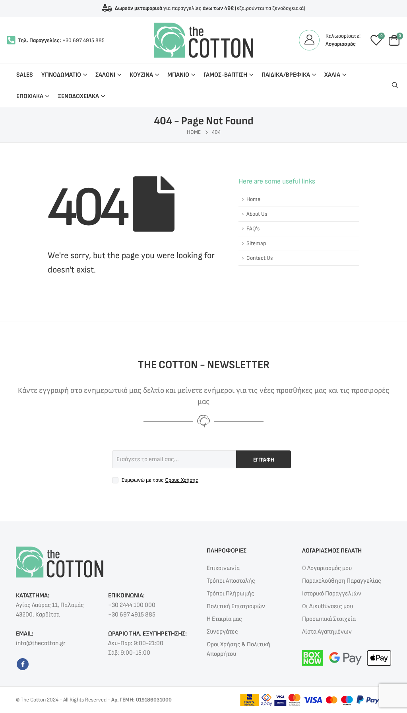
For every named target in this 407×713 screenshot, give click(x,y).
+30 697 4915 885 (83, 40)
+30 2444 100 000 (131, 605)
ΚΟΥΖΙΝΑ (141, 75)
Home (253, 199)
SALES (24, 75)
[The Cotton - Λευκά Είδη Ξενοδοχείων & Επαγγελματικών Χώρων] (203, 40)
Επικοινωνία (223, 568)
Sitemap (256, 243)
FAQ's (253, 228)
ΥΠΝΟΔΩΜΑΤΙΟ (61, 75)
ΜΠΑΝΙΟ (178, 75)
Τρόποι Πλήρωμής (230, 593)
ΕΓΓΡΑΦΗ (263, 459)
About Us (256, 214)
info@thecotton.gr (40, 643)
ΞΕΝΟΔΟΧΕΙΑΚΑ (78, 96)
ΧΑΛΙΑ (332, 75)
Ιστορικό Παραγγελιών (331, 593)
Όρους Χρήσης (181, 480)
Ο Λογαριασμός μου (327, 568)
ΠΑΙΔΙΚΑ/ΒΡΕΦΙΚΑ (286, 75)
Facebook (23, 664)
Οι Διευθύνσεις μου (327, 606)
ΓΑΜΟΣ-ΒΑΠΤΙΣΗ (225, 75)
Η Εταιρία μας (224, 619)
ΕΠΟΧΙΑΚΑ (29, 96)
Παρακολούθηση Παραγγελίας (341, 581)
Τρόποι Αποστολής (231, 581)
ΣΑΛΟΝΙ (105, 75)
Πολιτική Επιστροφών (236, 606)
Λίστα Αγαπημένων (327, 632)
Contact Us (259, 258)
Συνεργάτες (222, 632)
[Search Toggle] (395, 86)
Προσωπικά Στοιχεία (329, 619)
